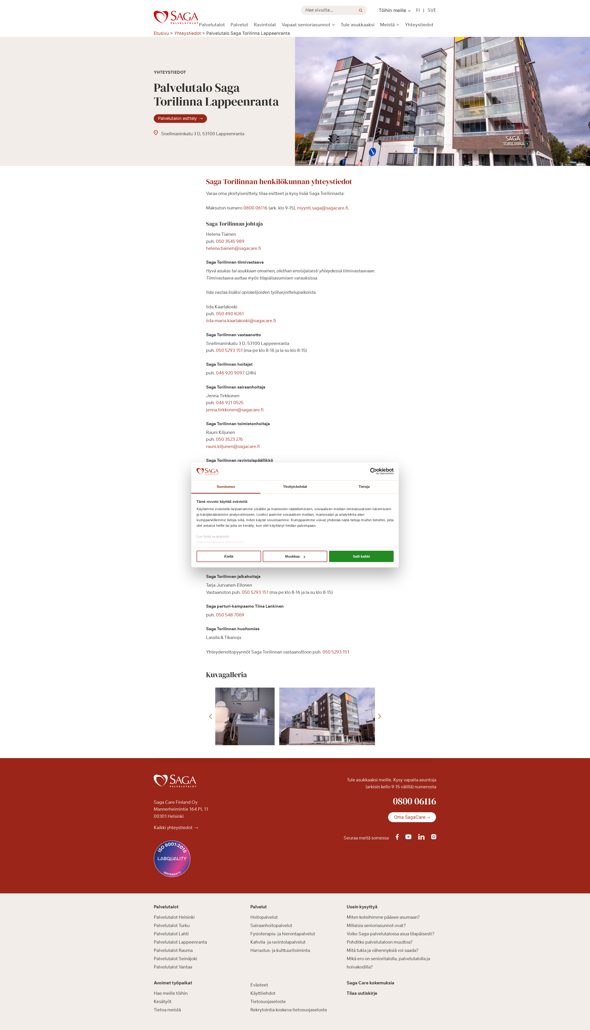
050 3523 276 (229, 439)
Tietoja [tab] (364, 487)
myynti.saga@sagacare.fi (322, 208)
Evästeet (259, 985)
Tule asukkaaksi (358, 24)
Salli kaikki (361, 556)
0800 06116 (255, 208)
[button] (223, 716)
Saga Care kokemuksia (370, 983)
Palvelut (239, 24)
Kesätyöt (162, 1001)
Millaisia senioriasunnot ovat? (376, 925)
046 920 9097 (230, 373)
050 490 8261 (230, 313)
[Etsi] (361, 10)
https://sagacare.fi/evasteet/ (220, 542)
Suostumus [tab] (226, 487)
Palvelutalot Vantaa (173, 967)
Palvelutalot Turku (172, 925)
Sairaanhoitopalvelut (271, 925)
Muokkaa (292, 556)
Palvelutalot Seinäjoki (175, 958)
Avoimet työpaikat (173, 983)
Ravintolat (265, 24)
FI (418, 10)
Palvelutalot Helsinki (174, 917)
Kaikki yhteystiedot (173, 827)
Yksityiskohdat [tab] (295, 487)
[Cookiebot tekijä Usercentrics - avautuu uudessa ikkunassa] (373, 471)
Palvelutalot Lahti (171, 933)
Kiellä (228, 556)
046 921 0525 (229, 402)
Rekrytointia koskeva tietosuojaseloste (288, 1009)
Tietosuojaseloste (268, 1001)
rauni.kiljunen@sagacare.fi (233, 446)
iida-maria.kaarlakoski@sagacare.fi (241, 320)
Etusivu (161, 33)
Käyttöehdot (262, 993)
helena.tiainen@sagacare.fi (233, 248)
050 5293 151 (229, 350)
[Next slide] (379, 716)
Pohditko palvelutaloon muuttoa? (380, 942)
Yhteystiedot (419, 24)
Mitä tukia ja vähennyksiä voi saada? (383, 950)
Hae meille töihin (171, 993)
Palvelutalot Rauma (173, 950)
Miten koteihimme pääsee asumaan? (383, 917)
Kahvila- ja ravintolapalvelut (278, 942)
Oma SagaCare (409, 817)
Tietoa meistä (167, 1009)
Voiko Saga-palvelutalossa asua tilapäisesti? (390, 933)
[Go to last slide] (211, 716)
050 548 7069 (230, 615)
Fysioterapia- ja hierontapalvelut (282, 933)
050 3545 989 (230, 241)
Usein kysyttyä (362, 906)
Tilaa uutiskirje (362, 993)
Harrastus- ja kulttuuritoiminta (280, 950)
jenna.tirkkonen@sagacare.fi (235, 409)
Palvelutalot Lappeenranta (180, 942)
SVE (432, 10)
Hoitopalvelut (264, 917)
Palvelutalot (212, 24)
